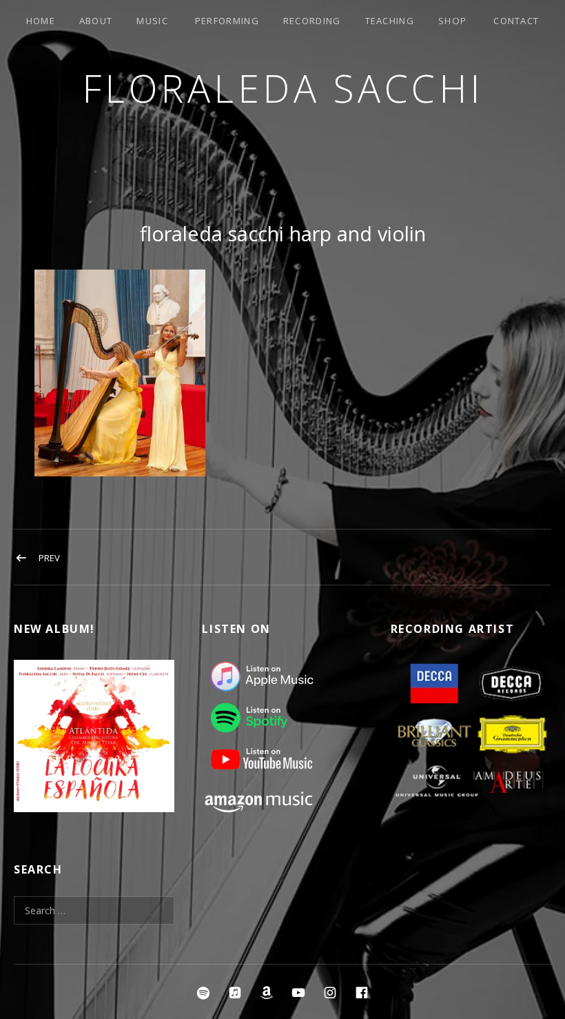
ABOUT (96, 20)
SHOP (452, 20)
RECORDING (312, 20)
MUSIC (152, 20)
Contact (516, 20)
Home (40, 20)
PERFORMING (227, 20)
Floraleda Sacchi (283, 88)
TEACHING (389, 20)
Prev (49, 558)
